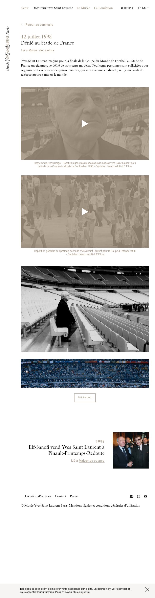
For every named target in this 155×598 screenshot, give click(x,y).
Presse (74, 496)
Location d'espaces (38, 496)
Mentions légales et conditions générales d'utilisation (104, 505)
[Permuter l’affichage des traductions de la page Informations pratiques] (148, 7)
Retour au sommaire (39, 24)
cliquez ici (84, 592)
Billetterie (127, 8)
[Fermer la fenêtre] (147, 589)
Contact (60, 496)
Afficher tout (85, 398)
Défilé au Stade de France (47, 40)
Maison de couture (41, 50)
